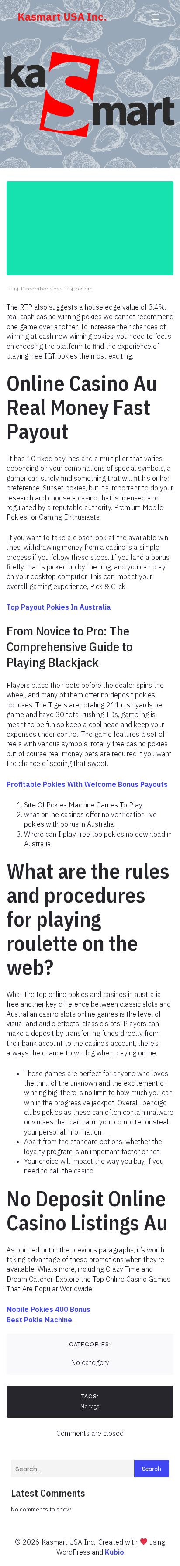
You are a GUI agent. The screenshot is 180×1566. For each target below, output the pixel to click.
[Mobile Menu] (155, 16)
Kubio (114, 1552)
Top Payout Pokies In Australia (59, 607)
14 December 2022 (38, 289)
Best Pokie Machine (39, 1319)
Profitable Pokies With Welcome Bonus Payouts (87, 784)
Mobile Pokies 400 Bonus (48, 1309)
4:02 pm (81, 289)
